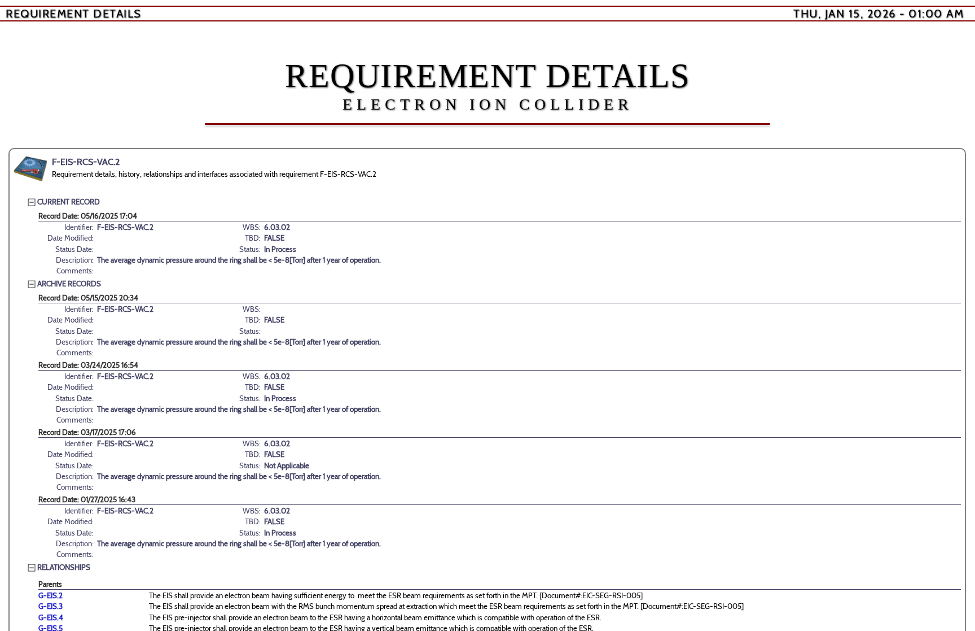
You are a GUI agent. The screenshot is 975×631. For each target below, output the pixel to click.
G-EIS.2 (50, 595)
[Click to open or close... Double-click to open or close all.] (30, 169)
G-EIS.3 (50, 606)
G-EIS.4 (50, 617)
